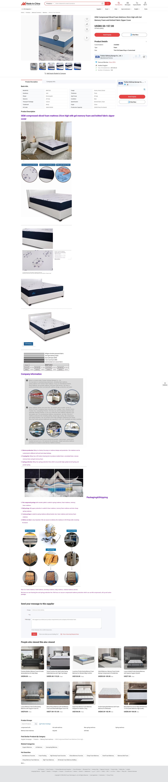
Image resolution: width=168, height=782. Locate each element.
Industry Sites (95, 769)
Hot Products (41, 769)
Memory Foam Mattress (54, 12)
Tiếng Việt (124, 771)
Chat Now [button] (135, 35)
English (43, 771)
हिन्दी (107, 771)
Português (54, 771)
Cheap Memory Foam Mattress (30, 760)
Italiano (75, 771)
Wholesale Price (86, 769)
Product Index (114, 769)
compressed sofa (25, 727)
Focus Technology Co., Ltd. (72, 775)
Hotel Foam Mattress (108, 755)
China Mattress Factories (76, 755)
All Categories (27, 9)
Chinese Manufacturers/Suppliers (63, 769)
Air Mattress (39, 747)
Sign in (145, 4)
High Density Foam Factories (58, 755)
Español (49, 771)
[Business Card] (144, 89)
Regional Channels (104, 769)
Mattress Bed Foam (123, 755)
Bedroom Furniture (36, 12)
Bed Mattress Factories (28, 755)
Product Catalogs (46, 724)
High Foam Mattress (48, 760)
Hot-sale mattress (57, 727)
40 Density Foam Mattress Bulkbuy (67, 760)
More (22, 763)
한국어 (98, 771)
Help (116, 9)
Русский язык (68, 771)
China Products (49, 769)
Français (61, 771)
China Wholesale (77, 769)
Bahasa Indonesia (132, 771)
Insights (128, 769)
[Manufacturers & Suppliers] (30, 3)
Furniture (28, 12)
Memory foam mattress (27, 730)
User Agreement (94, 775)
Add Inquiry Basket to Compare (56, 73)
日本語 (103, 771)
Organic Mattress (27, 747)
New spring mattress (89, 727)
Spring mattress (119, 727)
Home (22, 12)
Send (34, 634)
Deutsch (81, 771)
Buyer (106, 9)
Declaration (102, 775)
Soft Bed (86, 730)
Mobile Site (122, 769)
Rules (145, 9)
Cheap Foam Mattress (93, 755)
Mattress (45, 12)
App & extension (125, 9)
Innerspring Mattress (51, 747)
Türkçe (118, 771)
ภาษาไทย (112, 771)
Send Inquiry (107, 35)
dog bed (54, 730)
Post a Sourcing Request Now (70, 634)
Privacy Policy (110, 775)
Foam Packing (42, 755)
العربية (93, 771)
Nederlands (87, 771)
